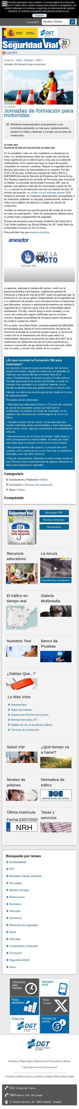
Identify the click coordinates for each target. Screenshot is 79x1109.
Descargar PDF (54, 512)
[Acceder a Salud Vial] (21, 757)
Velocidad (14, 939)
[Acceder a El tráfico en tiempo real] (21, 617)
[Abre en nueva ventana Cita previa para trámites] (24, 987)
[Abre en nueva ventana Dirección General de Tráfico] (47, 33)
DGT (12, 868)
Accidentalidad (17, 861)
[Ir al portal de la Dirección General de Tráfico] (39, 1044)
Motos (44, 479)
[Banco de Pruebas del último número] (56, 656)
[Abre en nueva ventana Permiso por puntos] (54, 1024)
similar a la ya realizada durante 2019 (51, 192)
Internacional (49, 1067)
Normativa (15, 903)
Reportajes (26, 1061)
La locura (55, 568)
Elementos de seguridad (23, 925)
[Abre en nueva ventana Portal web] (24, 1024)
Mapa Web (53, 1076)
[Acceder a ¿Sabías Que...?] (21, 683)
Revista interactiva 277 (24, 719)
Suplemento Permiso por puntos (30, 714)
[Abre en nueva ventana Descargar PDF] (20, 527)
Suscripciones (32, 1067)
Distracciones (17, 897)
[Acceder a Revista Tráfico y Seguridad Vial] (36, 43)
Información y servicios (31, 1076)
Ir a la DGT (33, 22)
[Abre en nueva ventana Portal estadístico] (24, 1005)
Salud (12, 932)
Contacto (10, 1076)
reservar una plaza (39, 232)
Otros (21, 489)
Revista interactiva (53, 519)
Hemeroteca (54, 526)
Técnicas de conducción (38, 484)
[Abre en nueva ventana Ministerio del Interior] (20, 33)
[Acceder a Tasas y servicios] (56, 827)
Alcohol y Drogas (19, 890)
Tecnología (15, 883)
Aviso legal (67, 1076)
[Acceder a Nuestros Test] (21, 651)
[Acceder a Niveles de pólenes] (21, 794)
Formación (15, 952)
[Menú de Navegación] (4, 4)
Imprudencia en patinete (55, 580)
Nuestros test (18, 704)
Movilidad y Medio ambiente (25, 876)
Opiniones (40, 1061)
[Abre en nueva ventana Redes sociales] (54, 1005)
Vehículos (14, 910)
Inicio (18, 60)
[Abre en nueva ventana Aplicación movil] (54, 987)
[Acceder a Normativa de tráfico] (56, 794)
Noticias (28, 60)
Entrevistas (55, 1061)
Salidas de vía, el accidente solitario (32, 724)
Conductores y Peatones (23, 945)
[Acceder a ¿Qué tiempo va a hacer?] (56, 762)
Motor (67, 1061)
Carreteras (15, 917)
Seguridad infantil (19, 959)
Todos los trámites (21, 709)
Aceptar (39, 15)
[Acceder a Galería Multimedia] (56, 611)
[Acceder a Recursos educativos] (21, 573)
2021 (38, 60)
